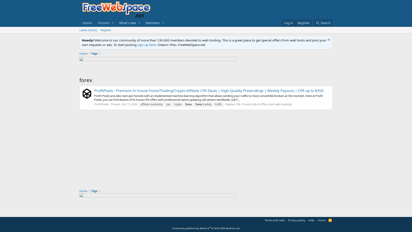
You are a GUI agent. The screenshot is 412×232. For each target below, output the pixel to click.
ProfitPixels (101, 104)
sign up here (146, 45)
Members (153, 23)
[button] (113, 23)
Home (87, 23)
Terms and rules (275, 220)
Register (106, 30)
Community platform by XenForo (206, 228)
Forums (103, 23)
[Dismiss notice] (328, 40)
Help (311, 220)
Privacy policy (296, 220)
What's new (127, 23)
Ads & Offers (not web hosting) (272, 104)
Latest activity (88, 30)
